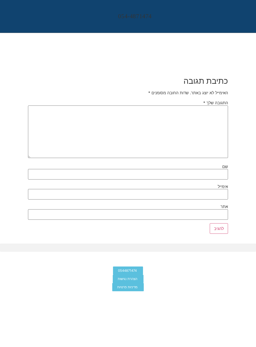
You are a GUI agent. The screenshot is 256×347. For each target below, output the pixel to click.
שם (225, 166)
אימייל (223, 186)
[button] (248, 15)
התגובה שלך (215, 103)
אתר (224, 206)
